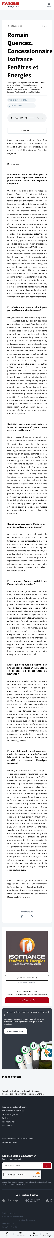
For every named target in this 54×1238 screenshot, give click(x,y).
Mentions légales (8, 1213)
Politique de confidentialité (12, 1216)
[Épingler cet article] (44, 26)
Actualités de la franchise (13, 1110)
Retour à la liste (16, 25)
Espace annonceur (10, 1142)
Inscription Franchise (10, 1227)
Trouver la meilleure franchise (15, 1107)
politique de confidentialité (37, 1182)
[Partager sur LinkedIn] (27, 916)
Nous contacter (8, 1223)
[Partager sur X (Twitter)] (32, 916)
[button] (27, 130)
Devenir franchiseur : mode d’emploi (18, 1138)
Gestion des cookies (27, 1220)
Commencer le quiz (15, 1031)
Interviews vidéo (9, 1122)
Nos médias (7, 1125)
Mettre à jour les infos (27, 1000)
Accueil (5, 1091)
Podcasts (16, 1091)
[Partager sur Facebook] (22, 916)
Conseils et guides (10, 1114)
